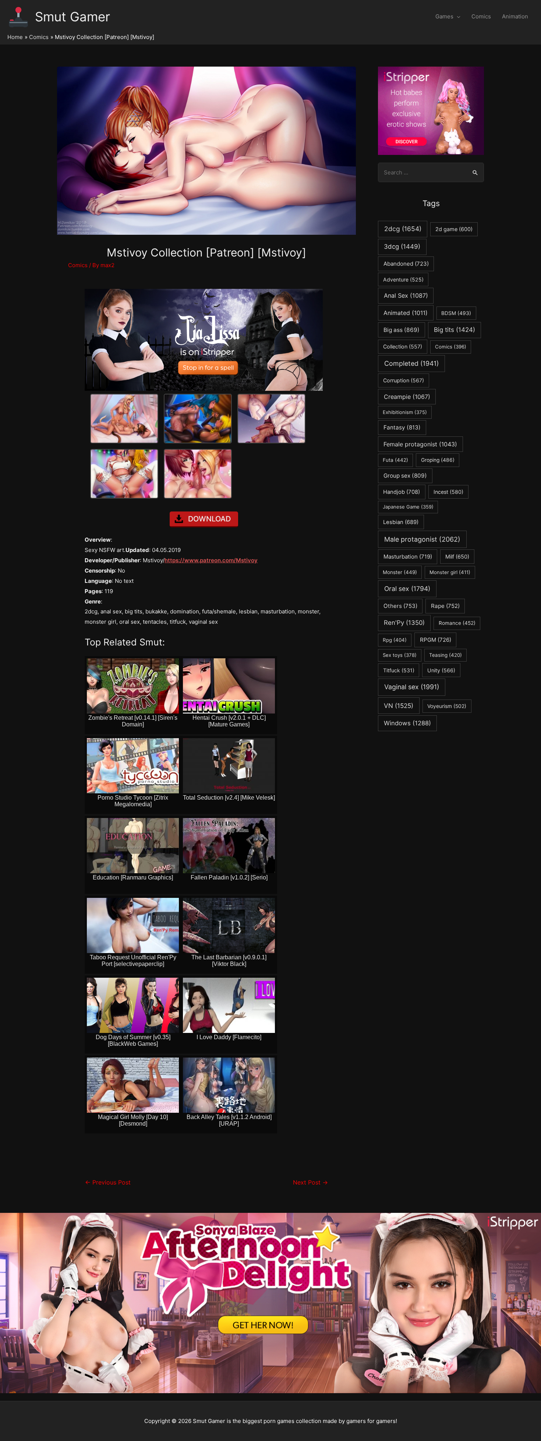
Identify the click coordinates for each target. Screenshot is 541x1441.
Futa (395, 460)
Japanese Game (408, 507)
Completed (411, 363)
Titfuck (398, 670)
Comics (481, 16)
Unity (441, 670)
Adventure (403, 279)
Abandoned (406, 263)
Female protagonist (420, 444)
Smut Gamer (72, 16)
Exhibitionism (405, 412)
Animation (515, 16)
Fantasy (402, 427)
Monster (400, 572)
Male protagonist (422, 539)
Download (209, 518)
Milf (457, 556)
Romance (457, 623)
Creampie (407, 396)
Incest (448, 492)
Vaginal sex (411, 687)
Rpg (395, 640)
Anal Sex (406, 295)
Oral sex (407, 588)
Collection (402, 346)
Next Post (310, 1182)
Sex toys (400, 655)
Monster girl (449, 572)
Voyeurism (446, 706)
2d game (454, 229)
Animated (405, 312)
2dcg (402, 229)
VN (398, 705)
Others (400, 605)
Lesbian (400, 522)
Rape (445, 605)
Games (444, 16)
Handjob (401, 492)
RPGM (435, 639)
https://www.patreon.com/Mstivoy (211, 560)
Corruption (403, 380)
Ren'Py (404, 622)
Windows (407, 723)
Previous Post (108, 1182)
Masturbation (407, 556)
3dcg (402, 246)
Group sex (405, 475)
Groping (438, 460)
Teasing (445, 655)
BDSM (456, 313)
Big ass (401, 329)
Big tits (454, 329)
